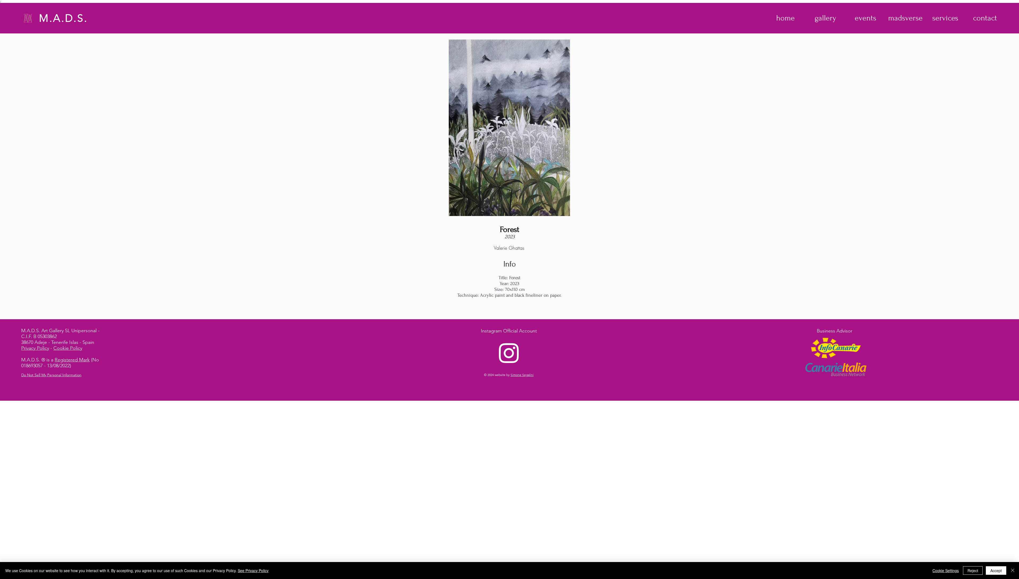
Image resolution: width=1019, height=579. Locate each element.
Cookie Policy (67, 348)
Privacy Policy (35, 348)
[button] (825, 18)
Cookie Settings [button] (945, 570)
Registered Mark (72, 360)
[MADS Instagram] (509, 352)
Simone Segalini (522, 375)
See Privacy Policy (253, 570)
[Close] (1012, 570)
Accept (996, 570)
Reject (973, 570)
